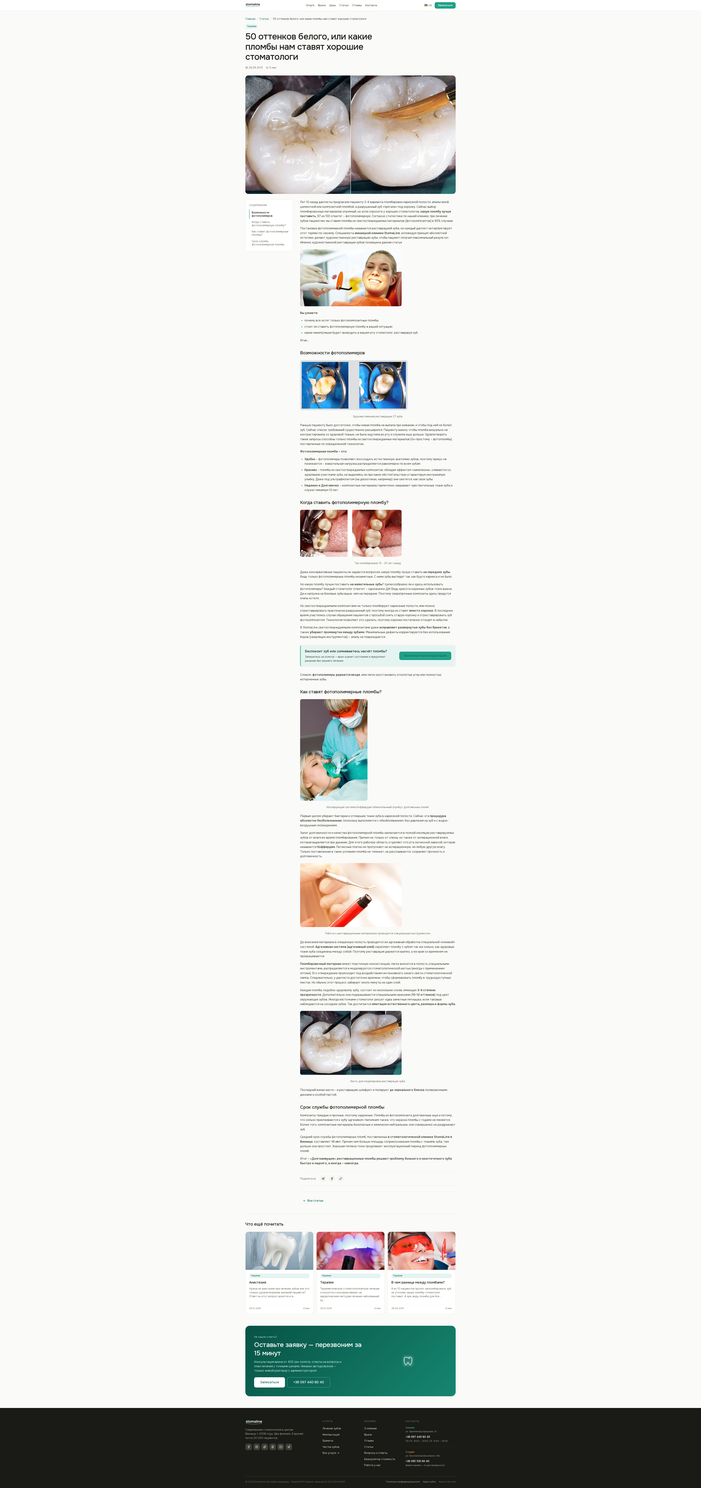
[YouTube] (280, 1447)
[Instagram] (256, 1447)
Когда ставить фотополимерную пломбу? (269, 223)
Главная (250, 18)
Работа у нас (372, 1465)
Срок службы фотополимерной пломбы (268, 243)
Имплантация (331, 1434)
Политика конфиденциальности (403, 1481)
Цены (332, 5)
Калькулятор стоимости (379, 1459)
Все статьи (315, 1201)
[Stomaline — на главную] (252, 5)
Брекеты (328, 1440)
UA (428, 5)
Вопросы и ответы (375, 1453)
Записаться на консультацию (425, 656)
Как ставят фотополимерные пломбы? (270, 233)
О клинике (370, 1428)
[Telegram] (323, 1178)
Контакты (371, 5)
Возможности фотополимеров (262, 214)
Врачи (322, 5)
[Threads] (272, 1447)
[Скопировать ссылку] (340, 1178)
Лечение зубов (332, 1428)
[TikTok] (264, 1447)
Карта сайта (429, 1481)
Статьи (343, 5)
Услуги (310, 5)
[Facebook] (332, 1178)
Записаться (445, 5)
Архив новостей (447, 1481)
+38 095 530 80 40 (417, 1461)
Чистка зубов (331, 1447)
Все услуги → (331, 1453)
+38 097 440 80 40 (308, 1382)
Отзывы (357, 5)
